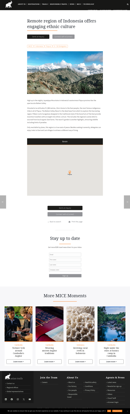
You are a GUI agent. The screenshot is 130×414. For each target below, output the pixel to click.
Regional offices (12, 387)
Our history (72, 386)
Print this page (76, 221)
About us (71, 382)
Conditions (89, 386)
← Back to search (54, 221)
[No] (127, 411)
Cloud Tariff (105, 10)
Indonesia (39, 46)
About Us (21, 4)
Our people (72, 390)
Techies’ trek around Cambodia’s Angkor (18, 352)
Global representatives (15, 391)
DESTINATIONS (34, 4)
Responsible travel (72, 395)
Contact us (92, 10)
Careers (44, 382)
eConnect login (112, 402)
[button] (70, 172)
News (72, 4)
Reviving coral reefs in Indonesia (80, 350)
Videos (109, 394)
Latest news (111, 382)
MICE (79, 4)
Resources (111, 390)
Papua (48, 46)
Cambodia (18, 345)
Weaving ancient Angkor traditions (49, 350)
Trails (45, 4)
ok (109, 411)
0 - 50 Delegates (60, 46)
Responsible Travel (58, 4)
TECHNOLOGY (88, 4)
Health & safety (90, 382)
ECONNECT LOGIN (120, 10)
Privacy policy (117, 411)
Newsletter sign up (114, 386)
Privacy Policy (90, 390)
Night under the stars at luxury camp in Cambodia (111, 352)
